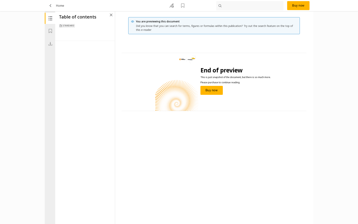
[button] (50, 5)
